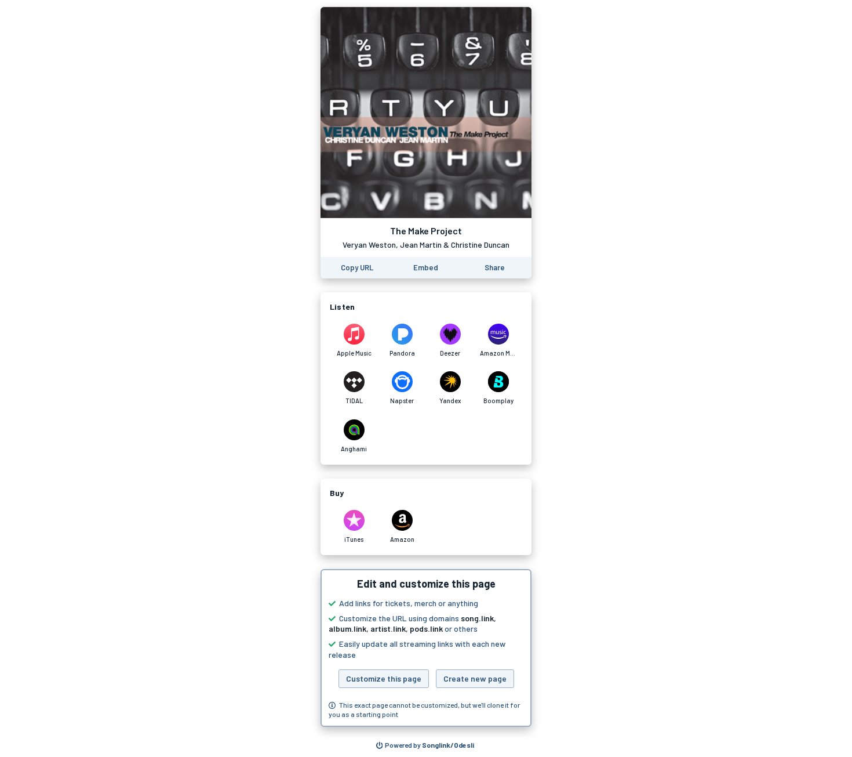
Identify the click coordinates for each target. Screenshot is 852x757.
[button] (426, 648)
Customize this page (383, 678)
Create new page (475, 678)
